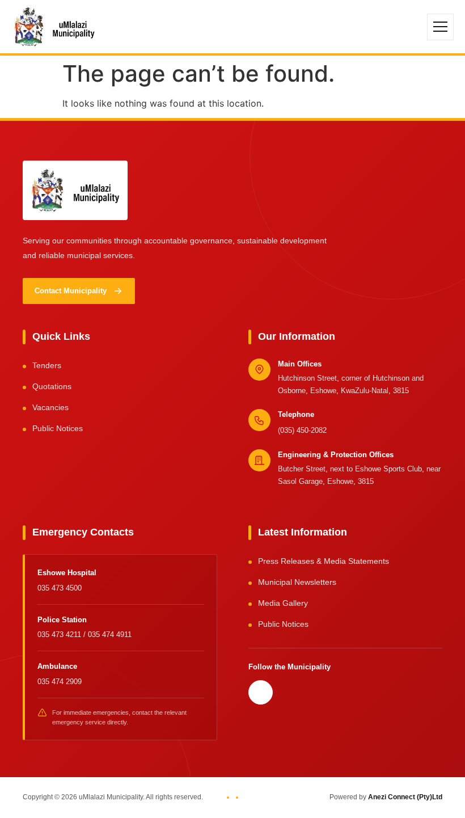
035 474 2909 (59, 681)
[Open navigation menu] (440, 27)
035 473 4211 (60, 634)
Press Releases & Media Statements (323, 561)
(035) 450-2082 (302, 430)
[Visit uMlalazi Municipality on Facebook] (260, 692)
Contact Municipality (71, 290)
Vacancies (50, 407)
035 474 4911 (110, 634)
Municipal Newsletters (297, 582)
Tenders (46, 365)
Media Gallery (283, 603)
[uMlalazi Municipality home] (54, 27)
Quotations (51, 386)
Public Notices (57, 428)
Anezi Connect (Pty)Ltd (405, 797)
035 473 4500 (59, 588)
